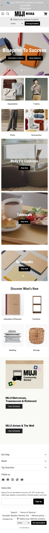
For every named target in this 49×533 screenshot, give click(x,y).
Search (14, 512)
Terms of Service (27, 512)
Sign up (38, 501)
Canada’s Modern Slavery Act (15, 515)
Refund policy (38, 515)
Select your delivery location (26, 19)
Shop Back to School (15, 58)
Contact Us (7, 519)
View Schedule (14, 406)
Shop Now (24, 273)
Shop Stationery (35, 58)
